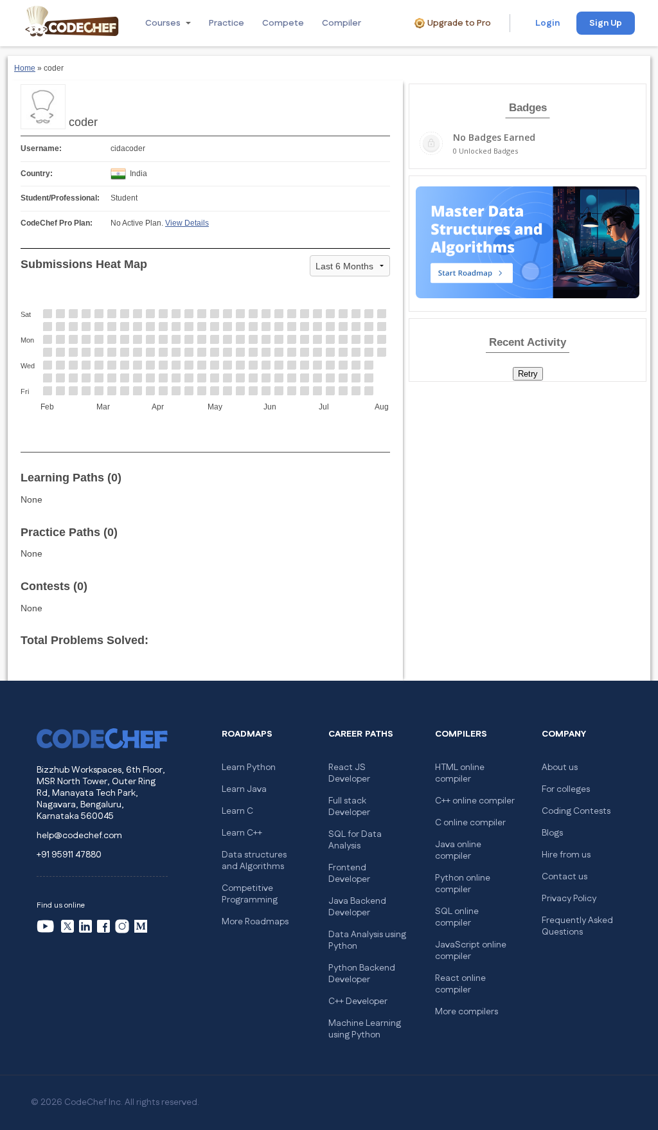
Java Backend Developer (357, 907)
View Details (187, 223)
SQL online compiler (457, 917)
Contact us (564, 876)
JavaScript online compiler (470, 950)
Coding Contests (576, 811)
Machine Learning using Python (364, 1029)
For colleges (566, 789)
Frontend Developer (349, 873)
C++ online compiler (475, 800)
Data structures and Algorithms (254, 860)
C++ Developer (357, 1001)
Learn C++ (242, 833)
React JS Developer (349, 773)
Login (547, 23)
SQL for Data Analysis (355, 840)
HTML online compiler (460, 773)
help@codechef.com (79, 835)
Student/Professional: (60, 197)
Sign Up (605, 23)
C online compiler (470, 822)
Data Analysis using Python (367, 940)
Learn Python (249, 767)
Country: (37, 173)
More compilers (466, 1011)
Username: (41, 148)
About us (560, 767)
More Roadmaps (255, 921)
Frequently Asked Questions (577, 926)
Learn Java (244, 789)
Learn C (237, 811)
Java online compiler (458, 850)
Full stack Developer (349, 806)
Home (24, 68)
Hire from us (566, 854)
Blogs (552, 833)
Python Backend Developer (361, 974)
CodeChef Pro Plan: (57, 223)
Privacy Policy (569, 898)
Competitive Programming (250, 894)
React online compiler (460, 984)
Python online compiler (462, 884)
